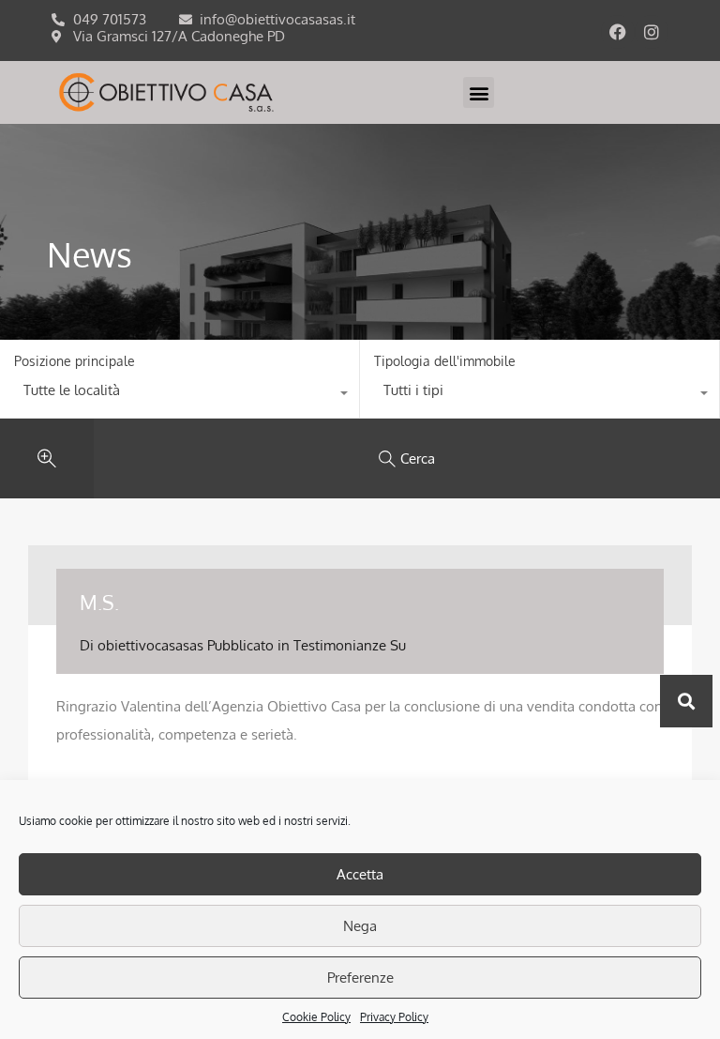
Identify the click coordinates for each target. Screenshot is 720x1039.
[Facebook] (618, 32)
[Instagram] (651, 32)
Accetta (360, 874)
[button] (478, 92)
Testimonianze (339, 645)
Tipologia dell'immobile (445, 361)
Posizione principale (74, 361)
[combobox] (179, 395)
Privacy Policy (394, 1017)
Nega (360, 926)
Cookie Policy (316, 1017)
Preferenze (360, 977)
